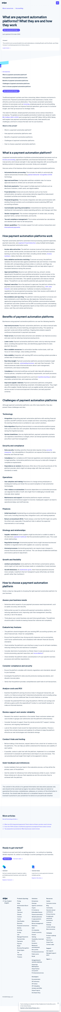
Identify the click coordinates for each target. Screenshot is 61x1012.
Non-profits (35, 949)
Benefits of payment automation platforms (15, 80)
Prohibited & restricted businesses (49, 918)
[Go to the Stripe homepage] (4, 899)
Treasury (19, 957)
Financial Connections (23, 925)
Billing (18, 908)
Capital (19, 910)
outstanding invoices (27, 363)
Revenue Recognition (23, 948)
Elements (19, 923)
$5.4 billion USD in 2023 (11, 117)
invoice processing (9, 159)
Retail (33, 956)
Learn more (6, 48)
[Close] (58, 1004)
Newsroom (49, 940)
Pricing (19, 901)
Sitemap (48, 924)
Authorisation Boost (22, 905)
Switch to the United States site (29, 1008)
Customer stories (51, 903)
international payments (12, 227)
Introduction (6, 72)
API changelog (36, 986)
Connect (19, 916)
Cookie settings (50, 927)
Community (49, 908)
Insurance (34, 943)
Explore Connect (7, 880)
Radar (18, 946)
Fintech (34, 934)
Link (18, 934)
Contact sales (17, 858)
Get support (49, 951)
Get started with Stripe (11, 30)
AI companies (35, 930)
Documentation (36, 979)
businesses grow (25, 569)
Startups (34, 903)
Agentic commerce (37, 905)
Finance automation (37, 914)
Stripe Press (49, 942)
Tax (18, 952)
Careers (48, 938)
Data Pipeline (20, 921)
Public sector (35, 954)
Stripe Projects (36, 990)
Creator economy (36, 932)
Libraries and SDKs (37, 988)
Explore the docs (37, 878)
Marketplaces (35, 921)
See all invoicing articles (10, 819)
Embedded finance (37, 912)
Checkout (20, 912)
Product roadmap (51, 935)
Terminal (19, 954)
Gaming (34, 937)
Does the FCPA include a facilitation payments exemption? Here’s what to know (27, 826)
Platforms (34, 925)
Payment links (21, 939)
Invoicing (19, 930)
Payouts (19, 943)
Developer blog (36, 992)
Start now (7, 858)
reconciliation (38, 653)
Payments (20, 941)
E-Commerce (35, 910)
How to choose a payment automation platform (17, 86)
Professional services (38, 952)
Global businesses (37, 916)
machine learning (43, 377)
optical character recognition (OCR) (40, 174)
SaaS (33, 928)
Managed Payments (22, 937)
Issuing (19, 932)
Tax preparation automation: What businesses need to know (22, 829)
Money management (37, 923)
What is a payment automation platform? (15, 74)
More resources (8, 8)
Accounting (19, 8)
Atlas (18, 903)
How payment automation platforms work (15, 77)
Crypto (19, 919)
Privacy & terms (50, 914)
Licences (48, 922)
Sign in (48, 959)
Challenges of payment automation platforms (16, 83)
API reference (35, 981)
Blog (47, 905)
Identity (19, 928)
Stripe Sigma (20, 950)
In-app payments (36, 919)
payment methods (20, 537)
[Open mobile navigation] (57, 2)
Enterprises (35, 901)
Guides (48, 901)
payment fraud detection (27, 243)
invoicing (26, 104)
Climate (19, 914)
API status (34, 983)
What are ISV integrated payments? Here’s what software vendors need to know (27, 824)
